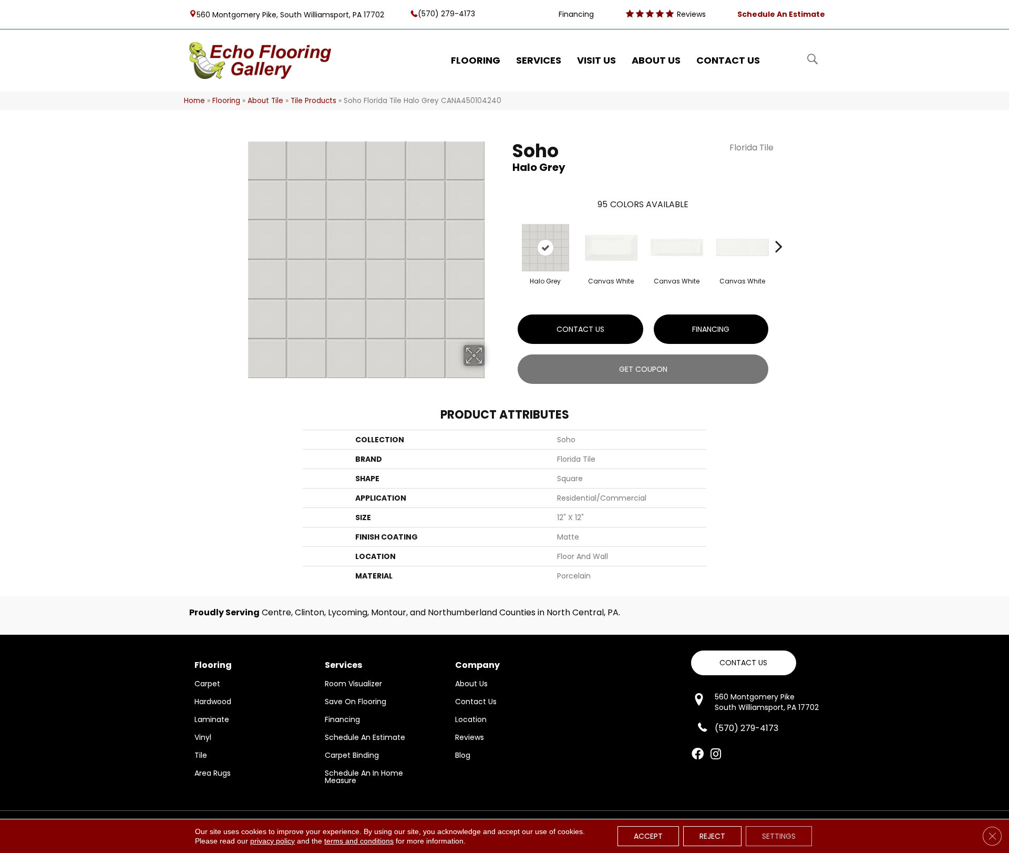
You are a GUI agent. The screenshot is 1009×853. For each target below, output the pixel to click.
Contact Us (580, 329)
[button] (743, 663)
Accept (648, 836)
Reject (712, 836)
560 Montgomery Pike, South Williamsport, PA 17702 (290, 14)
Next (779, 230)
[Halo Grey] (545, 247)
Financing (710, 329)
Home (194, 101)
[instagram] (716, 754)
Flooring (226, 101)
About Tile (265, 101)
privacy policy (272, 841)
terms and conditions (359, 841)
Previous (507, 230)
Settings (779, 836)
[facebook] (698, 754)
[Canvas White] (611, 247)
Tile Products (313, 101)
